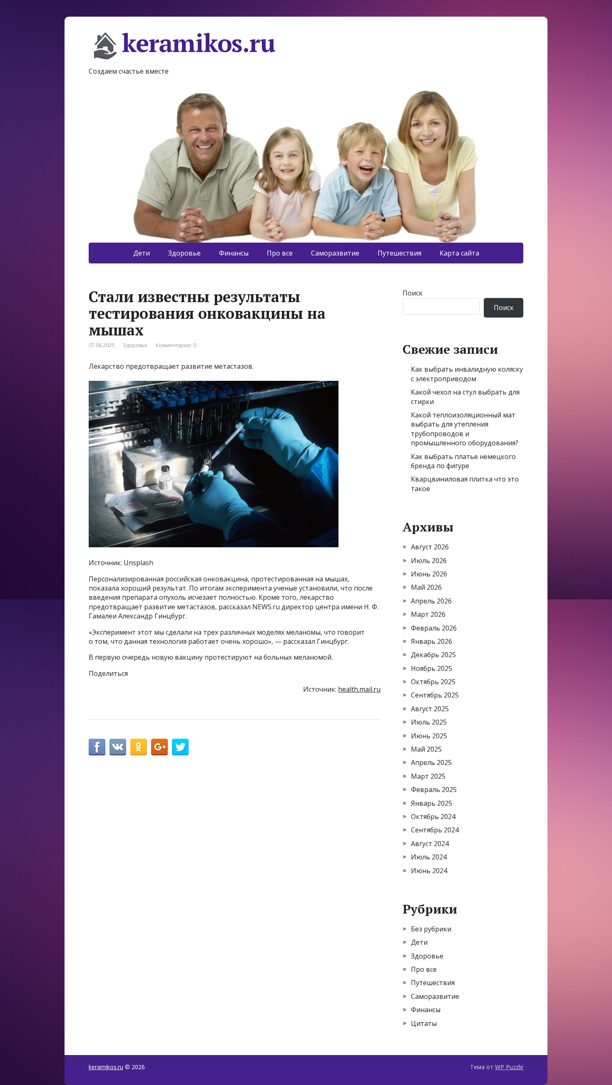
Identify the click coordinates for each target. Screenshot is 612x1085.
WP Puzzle (509, 1067)
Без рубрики (431, 929)
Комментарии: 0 (176, 345)
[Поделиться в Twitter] (180, 747)
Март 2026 (428, 614)
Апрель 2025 (431, 762)
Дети (141, 253)
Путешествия (399, 253)
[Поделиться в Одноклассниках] (138, 747)
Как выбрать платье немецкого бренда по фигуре (463, 461)
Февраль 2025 (434, 789)
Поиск (413, 293)
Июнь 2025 (429, 735)
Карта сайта (459, 253)
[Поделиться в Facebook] (97, 747)
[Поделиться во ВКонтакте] (117, 747)
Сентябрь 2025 (435, 695)
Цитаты (424, 1023)
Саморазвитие (335, 253)
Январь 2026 (431, 641)
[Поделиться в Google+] (159, 747)
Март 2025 (428, 776)
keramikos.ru (198, 44)
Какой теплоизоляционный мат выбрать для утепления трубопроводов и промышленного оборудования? (464, 428)
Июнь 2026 (429, 574)
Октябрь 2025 (433, 681)
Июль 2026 (429, 560)
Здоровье (184, 253)
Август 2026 (430, 546)
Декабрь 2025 (433, 654)
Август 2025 (430, 708)
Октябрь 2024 (433, 816)
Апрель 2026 (431, 601)
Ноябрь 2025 (431, 668)
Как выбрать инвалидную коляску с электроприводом (467, 374)
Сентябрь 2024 (435, 829)
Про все (280, 253)
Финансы (234, 253)
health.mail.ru (359, 689)
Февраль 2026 (434, 628)
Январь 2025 (431, 803)
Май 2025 (426, 749)
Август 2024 (430, 843)
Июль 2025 (429, 722)
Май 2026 (426, 587)
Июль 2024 (429, 857)
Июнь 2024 (429, 870)
